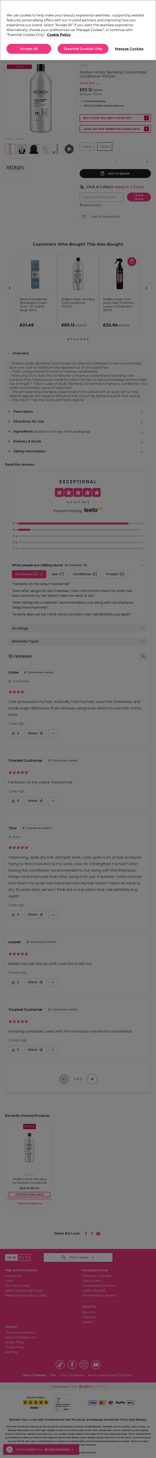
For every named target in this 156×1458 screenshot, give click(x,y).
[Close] (149, 6)
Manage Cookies (129, 49)
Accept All (29, 49)
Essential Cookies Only (83, 49)
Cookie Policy (59, 35)
